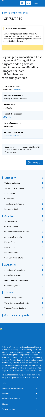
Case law (9, 216)
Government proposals (16, 13)
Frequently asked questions (13, 388)
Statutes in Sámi (11, 209)
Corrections (9, 198)
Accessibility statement (11, 399)
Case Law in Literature (13, 258)
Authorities (10, 264)
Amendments (9, 193)
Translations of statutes (14, 204)
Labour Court (10, 247)
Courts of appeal (11, 226)
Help (4, 383)
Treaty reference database (15, 308)
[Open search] (22, 3)
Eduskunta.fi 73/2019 (12, 135)
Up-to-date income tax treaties (16, 303)
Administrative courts (13, 237)
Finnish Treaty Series (13, 298)
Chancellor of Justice (12, 275)
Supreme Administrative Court (16, 232)
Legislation (10, 177)
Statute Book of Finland (14, 188)
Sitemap (5, 404)
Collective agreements (13, 285)
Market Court (10, 242)
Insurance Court (11, 252)
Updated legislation (12, 183)
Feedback (5, 393)
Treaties (8, 292)
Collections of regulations (14, 270)
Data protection (8, 409)
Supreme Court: (10, 221)
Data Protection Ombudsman (16, 280)
